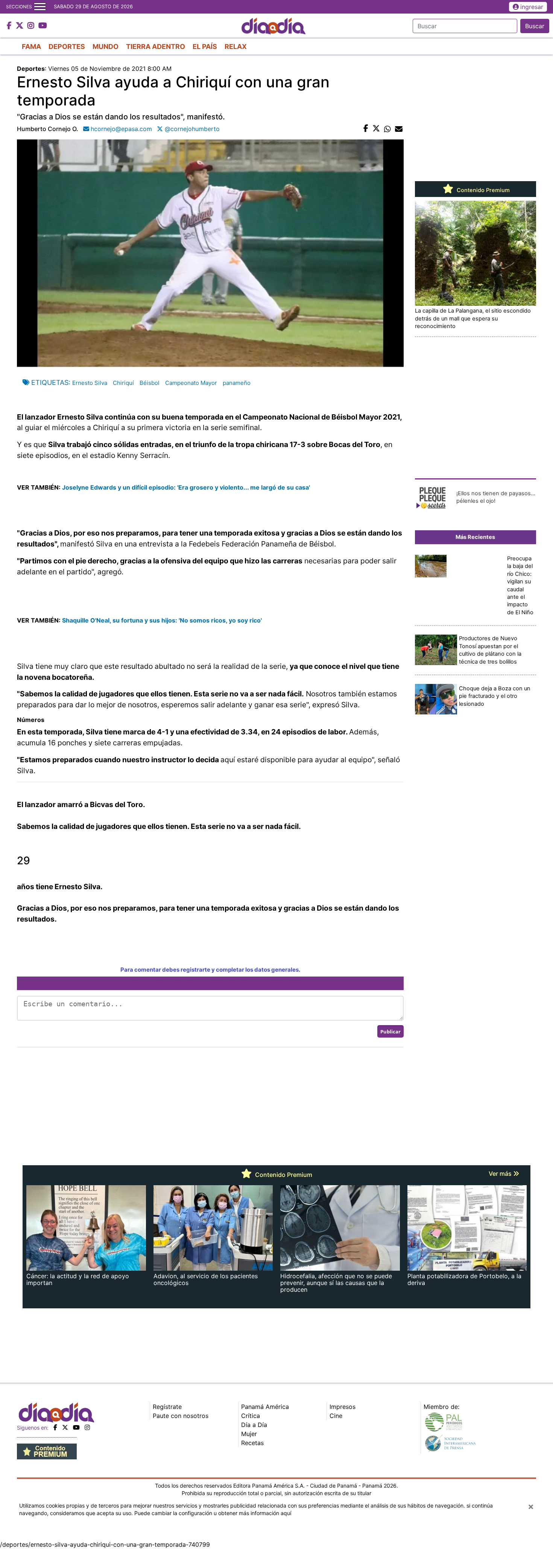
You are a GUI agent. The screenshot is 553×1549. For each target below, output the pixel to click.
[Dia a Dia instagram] (31, 26)
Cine (336, 1415)
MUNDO (105, 46)
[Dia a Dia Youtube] (42, 26)
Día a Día (254, 1424)
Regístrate (167, 1406)
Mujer (249, 1434)
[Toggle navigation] (40, 7)
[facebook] (55, 1427)
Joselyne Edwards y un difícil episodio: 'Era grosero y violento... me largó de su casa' (186, 487)
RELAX (236, 46)
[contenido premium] (47, 1450)
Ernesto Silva (89, 382)
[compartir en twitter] (376, 129)
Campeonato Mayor (191, 382)
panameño (237, 382)
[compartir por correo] (398, 129)
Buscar (534, 26)
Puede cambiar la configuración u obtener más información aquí (212, 1513)
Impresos (343, 1406)
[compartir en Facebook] (366, 129)
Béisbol (150, 382)
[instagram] (87, 1427)
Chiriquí (123, 382)
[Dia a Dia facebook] (10, 26)
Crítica (250, 1415)
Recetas (252, 1443)
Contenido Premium (482, 190)
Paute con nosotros (180, 1415)
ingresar (531, 7)
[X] (65, 1427)
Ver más (501, 1173)
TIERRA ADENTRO (155, 46)
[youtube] (76, 1427)
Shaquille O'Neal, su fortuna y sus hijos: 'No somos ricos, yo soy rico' (162, 620)
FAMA (31, 46)
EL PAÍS (205, 46)
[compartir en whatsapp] (387, 129)
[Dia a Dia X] (20, 26)
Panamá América (265, 1406)
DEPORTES (67, 46)
